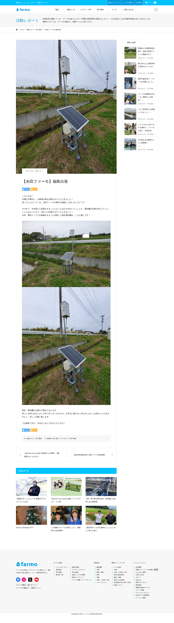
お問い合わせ (129, 10)
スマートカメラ (102, 582)
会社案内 (139, 2)
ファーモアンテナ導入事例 (67, 438)
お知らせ (138, 580)
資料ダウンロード (141, 582)
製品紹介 (59, 569)
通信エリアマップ (114, 2)
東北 (57, 438)
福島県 (49, 438)
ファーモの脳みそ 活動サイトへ (28, 588)
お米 (53, 438)
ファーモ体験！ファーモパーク (82, 580)
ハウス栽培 (117, 567)
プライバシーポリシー (143, 593)
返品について (118, 585)
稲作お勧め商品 (119, 575)
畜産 (98, 575)
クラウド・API (85, 10)
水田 (98, 569)
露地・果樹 (100, 572)
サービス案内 (58, 563)
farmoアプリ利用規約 (142, 595)
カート (152, 3)
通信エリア (71, 10)
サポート (138, 577)
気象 (98, 577)
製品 (57, 10)
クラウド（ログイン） (79, 569)
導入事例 (100, 10)
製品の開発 (75, 567)
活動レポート (39, 171)
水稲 (115, 569)
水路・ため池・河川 (103, 580)
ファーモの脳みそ (128, 2)
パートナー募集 (141, 598)
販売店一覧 (59, 575)
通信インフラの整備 (78, 575)
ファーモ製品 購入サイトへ (27, 585)
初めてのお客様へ (119, 580)
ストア (114, 10)
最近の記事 (131, 42)
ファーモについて (61, 567)
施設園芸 (99, 567)
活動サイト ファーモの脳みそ (147, 569)
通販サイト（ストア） (119, 563)
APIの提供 (75, 572)
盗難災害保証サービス (143, 587)
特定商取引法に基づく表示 (122, 582)
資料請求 (138, 585)
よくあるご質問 (141, 572)
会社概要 (138, 567)
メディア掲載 (140, 590)
